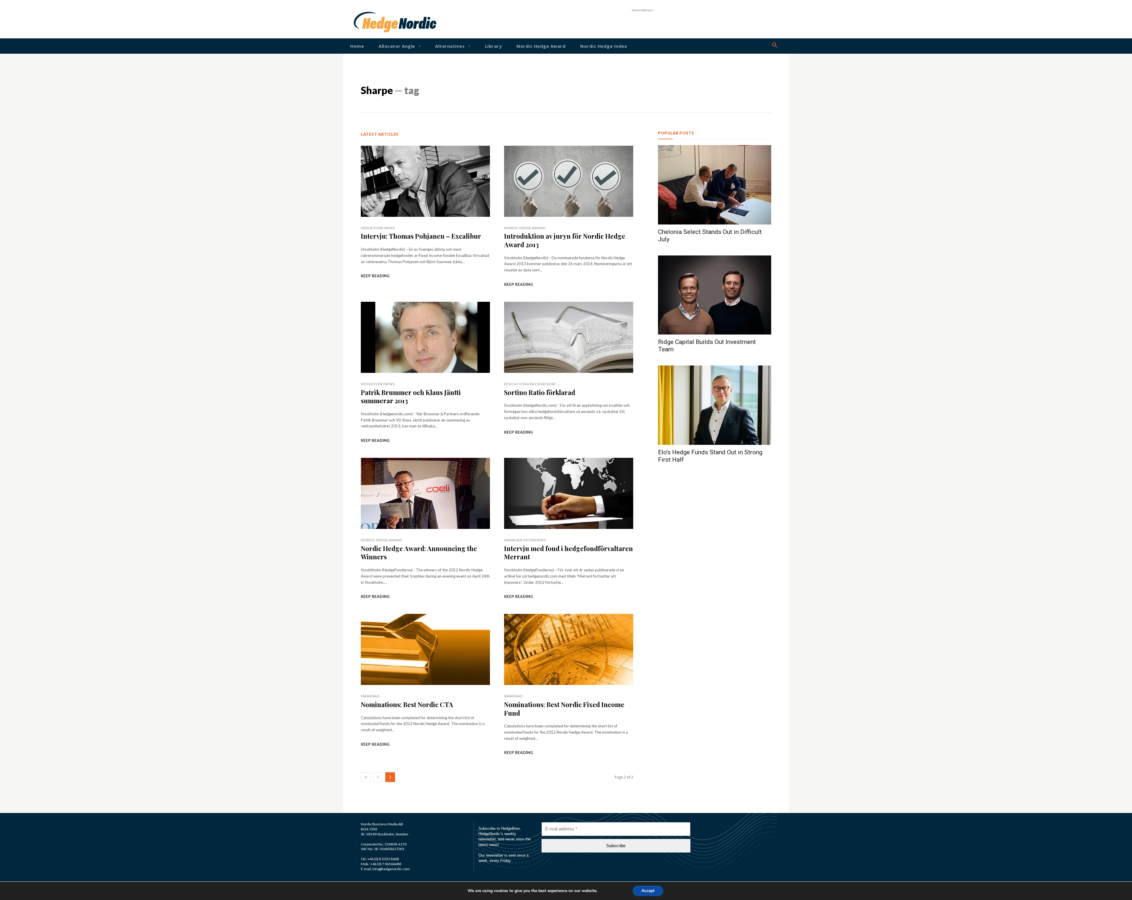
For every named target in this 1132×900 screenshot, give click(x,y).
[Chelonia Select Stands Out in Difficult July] (714, 184)
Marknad (370, 696)
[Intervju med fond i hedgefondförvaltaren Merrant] (568, 493)
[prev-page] (366, 777)
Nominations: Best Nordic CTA (407, 704)
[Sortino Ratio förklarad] (568, 337)
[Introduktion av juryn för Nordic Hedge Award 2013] (568, 181)
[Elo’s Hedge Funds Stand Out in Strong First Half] (714, 405)
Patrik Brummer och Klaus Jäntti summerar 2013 (411, 396)
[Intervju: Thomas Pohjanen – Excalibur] (425, 181)
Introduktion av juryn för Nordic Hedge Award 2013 (564, 240)
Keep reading (375, 275)
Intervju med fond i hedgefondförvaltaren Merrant (568, 552)
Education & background (530, 384)
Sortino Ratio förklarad (539, 392)
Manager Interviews (525, 540)
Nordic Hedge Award (524, 228)
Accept (647, 891)
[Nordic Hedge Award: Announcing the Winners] (425, 493)
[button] (775, 45)
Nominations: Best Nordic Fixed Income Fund (564, 708)
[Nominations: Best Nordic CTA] (425, 649)
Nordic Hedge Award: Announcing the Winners (419, 552)
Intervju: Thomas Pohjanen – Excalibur (421, 236)
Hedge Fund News (378, 228)
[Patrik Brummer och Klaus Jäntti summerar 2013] (425, 337)
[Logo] (372, 22)
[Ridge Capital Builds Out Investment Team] (714, 295)
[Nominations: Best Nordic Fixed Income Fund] (568, 649)
